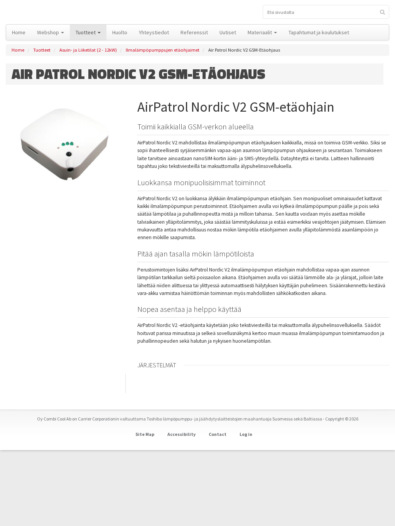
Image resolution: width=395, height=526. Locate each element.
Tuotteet (42, 50)
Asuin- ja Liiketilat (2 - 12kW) (88, 50)
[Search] (382, 11)
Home (18, 50)
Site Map (144, 434)
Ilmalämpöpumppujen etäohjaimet (162, 50)
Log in (246, 434)
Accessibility (181, 434)
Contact (217, 434)
